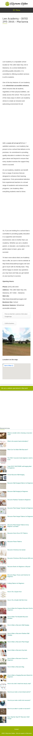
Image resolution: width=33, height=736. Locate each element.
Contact (16, 729)
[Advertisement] (16, 43)
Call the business (9, 323)
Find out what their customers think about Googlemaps (16, 315)
